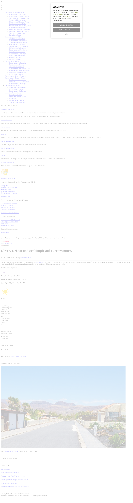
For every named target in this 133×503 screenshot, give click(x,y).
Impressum (67, 16)
